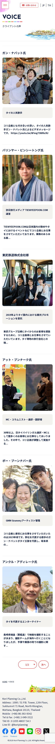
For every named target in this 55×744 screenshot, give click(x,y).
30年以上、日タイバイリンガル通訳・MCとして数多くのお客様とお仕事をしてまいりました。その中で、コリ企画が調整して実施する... (27, 438)
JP (43, 5)
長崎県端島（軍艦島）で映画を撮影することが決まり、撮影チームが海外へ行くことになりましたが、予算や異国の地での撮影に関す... (27, 640)
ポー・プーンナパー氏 (17, 461)
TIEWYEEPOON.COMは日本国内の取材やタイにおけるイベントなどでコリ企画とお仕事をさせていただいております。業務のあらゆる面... (27, 232)
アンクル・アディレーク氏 (19, 562)
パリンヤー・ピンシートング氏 (22, 150)
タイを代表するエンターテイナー (23, 621)
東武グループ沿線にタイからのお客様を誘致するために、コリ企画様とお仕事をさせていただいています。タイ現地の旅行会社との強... (27, 337)
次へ (43, 664)
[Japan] (5, 731)
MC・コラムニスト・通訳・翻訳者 (24, 419)
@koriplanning (20, 724)
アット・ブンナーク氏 (17, 360)
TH (49, 5)
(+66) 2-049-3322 (23, 717)
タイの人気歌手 (14, 112)
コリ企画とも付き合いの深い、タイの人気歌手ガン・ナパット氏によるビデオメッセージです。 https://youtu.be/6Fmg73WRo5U (27, 129)
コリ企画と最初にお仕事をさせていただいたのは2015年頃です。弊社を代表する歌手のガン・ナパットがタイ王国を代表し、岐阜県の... (27, 539)
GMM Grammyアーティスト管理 (23, 520)
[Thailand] (13, 731)
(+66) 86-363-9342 (22, 713)
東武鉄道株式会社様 (15, 255)
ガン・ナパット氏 (14, 53)
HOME (4, 681)
